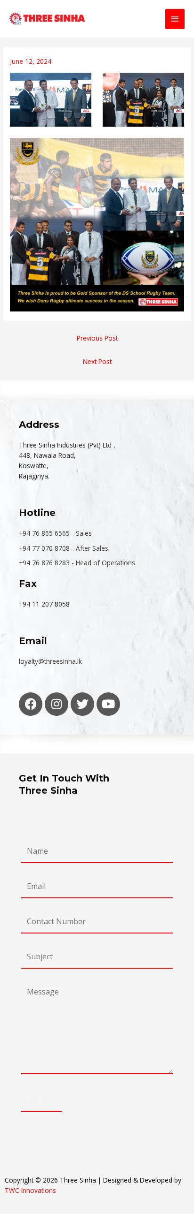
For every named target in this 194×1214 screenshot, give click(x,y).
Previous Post (97, 338)
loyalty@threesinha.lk (50, 661)
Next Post (97, 361)
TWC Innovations (30, 1190)
